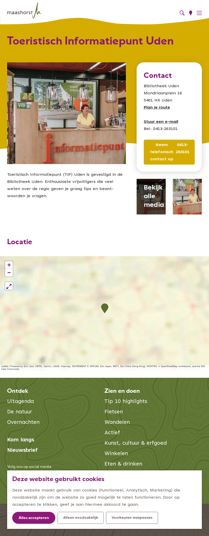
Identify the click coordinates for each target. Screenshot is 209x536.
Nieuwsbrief (22, 450)
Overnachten (23, 422)
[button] (104, 308)
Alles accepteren (34, 518)
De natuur (19, 412)
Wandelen (117, 422)
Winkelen (116, 454)
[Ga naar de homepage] (24, 11)
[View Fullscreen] (9, 286)
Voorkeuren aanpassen (132, 518)
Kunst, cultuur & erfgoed (135, 443)
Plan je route (157, 108)
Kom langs (20, 440)
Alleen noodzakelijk (80, 518)
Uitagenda (20, 401)
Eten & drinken (123, 464)
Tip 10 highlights (125, 401)
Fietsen (113, 412)
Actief (112, 433)
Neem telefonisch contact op (161, 152)
